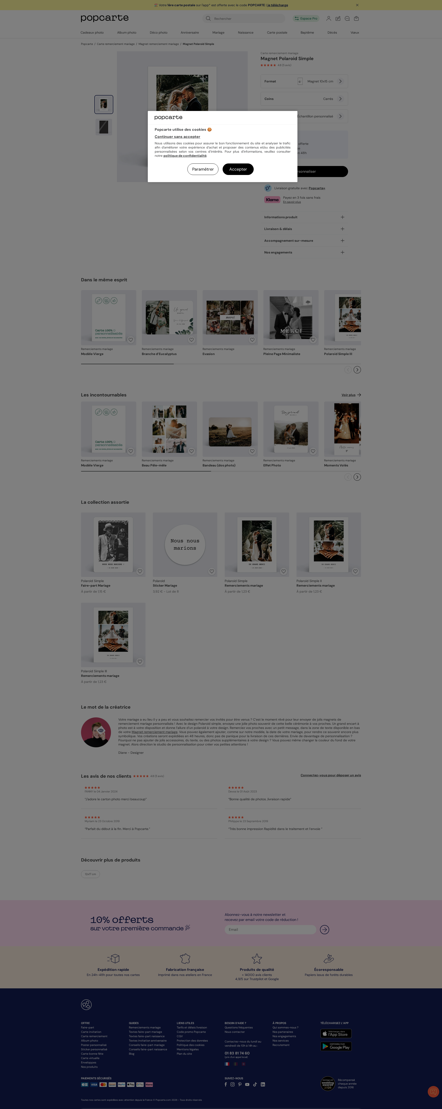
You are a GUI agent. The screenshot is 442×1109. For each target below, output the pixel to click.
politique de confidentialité (184, 156)
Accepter (238, 169)
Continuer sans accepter (177, 136)
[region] (222, 146)
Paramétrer (203, 169)
